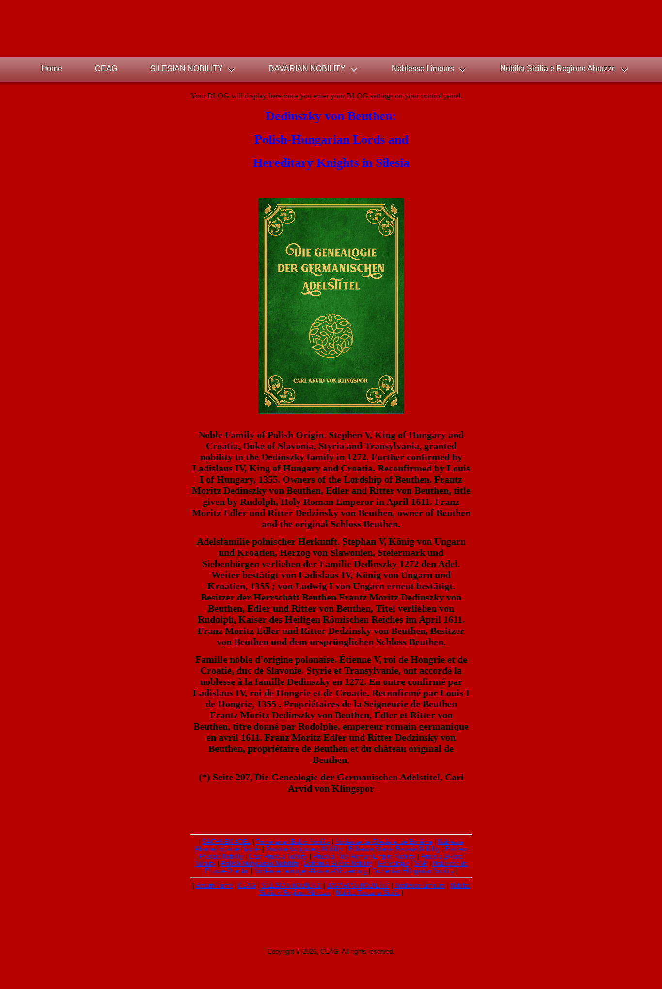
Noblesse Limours (419, 885)
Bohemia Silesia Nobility (338, 863)
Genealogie (393, 863)
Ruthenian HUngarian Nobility (413, 871)
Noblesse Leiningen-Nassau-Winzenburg (310, 871)
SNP (420, 863)
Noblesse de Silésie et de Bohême (383, 841)
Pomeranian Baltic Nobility (293, 841)
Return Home (214, 885)
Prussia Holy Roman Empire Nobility (364, 856)
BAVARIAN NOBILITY (358, 885)
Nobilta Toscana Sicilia (368, 892)
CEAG (247, 885)
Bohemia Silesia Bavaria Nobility (394, 849)
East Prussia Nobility (278, 856)
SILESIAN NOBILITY (291, 885)
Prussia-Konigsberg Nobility (304, 849)
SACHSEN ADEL (226, 841)
